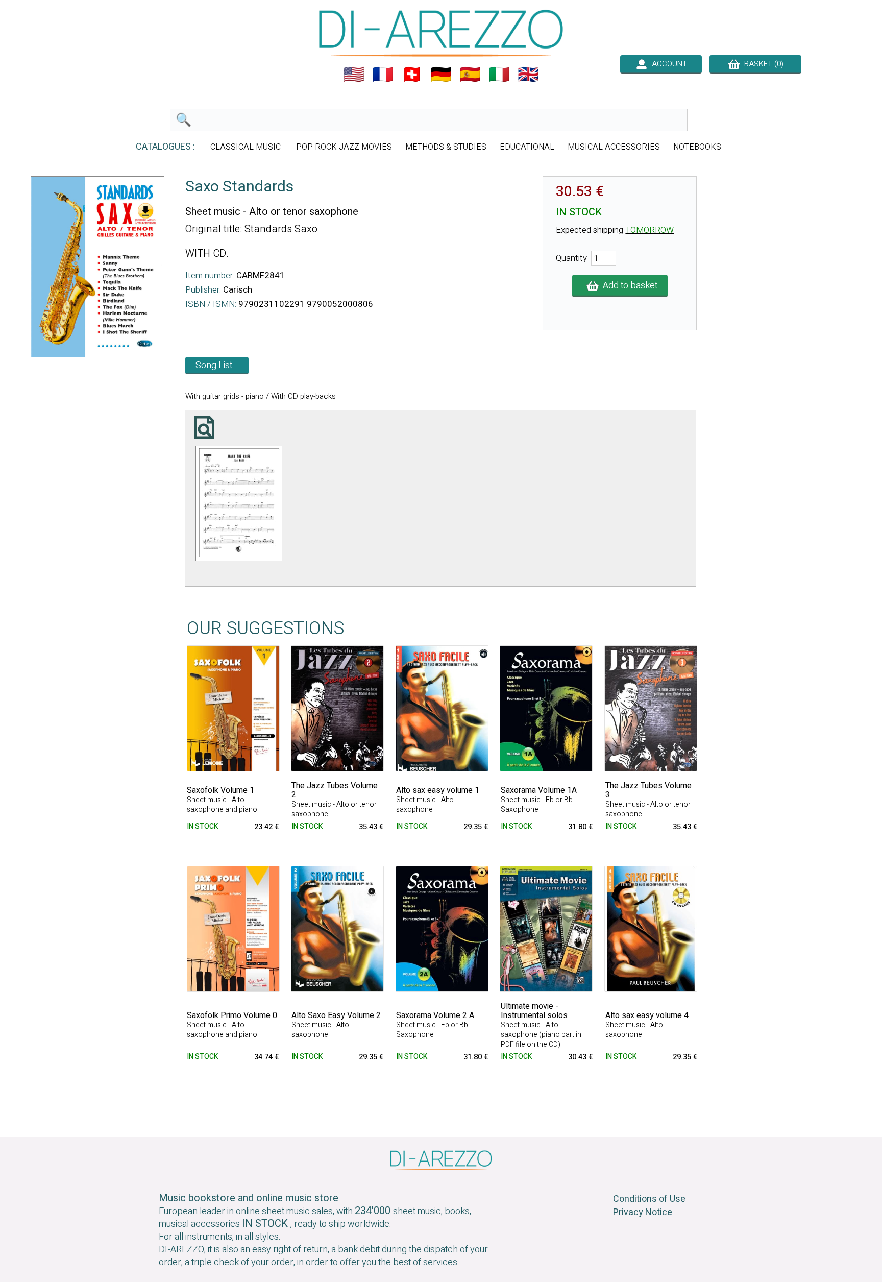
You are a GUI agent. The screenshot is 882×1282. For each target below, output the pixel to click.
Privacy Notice (642, 1212)
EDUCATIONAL (527, 147)
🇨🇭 (412, 74)
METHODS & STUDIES (445, 147)
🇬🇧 (528, 74)
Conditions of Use (649, 1199)
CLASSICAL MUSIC (246, 147)
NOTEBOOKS (697, 147)
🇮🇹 (499, 74)
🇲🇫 (383, 74)
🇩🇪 (441, 74)
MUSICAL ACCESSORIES (614, 147)
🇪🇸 (470, 74)
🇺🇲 (353, 74)
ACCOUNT (667, 63)
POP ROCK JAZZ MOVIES (344, 147)
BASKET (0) (761, 63)
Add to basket (628, 286)
